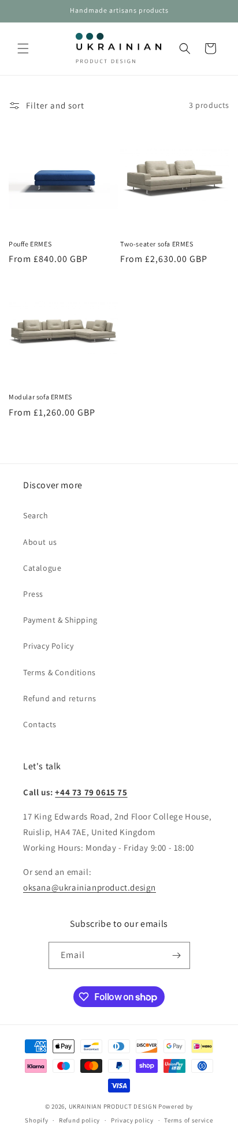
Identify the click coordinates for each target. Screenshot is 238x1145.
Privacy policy (132, 1120)
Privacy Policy (48, 646)
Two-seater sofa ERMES (157, 244)
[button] (23, 48)
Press (33, 594)
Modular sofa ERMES (40, 396)
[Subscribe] (176, 955)
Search (36, 515)
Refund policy (79, 1120)
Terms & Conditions (59, 672)
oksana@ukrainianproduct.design (89, 887)
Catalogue (42, 568)
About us (40, 542)
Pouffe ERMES (30, 244)
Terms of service (188, 1120)
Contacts (40, 724)
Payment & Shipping (60, 620)
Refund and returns (59, 698)
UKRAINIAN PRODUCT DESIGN (113, 1106)
